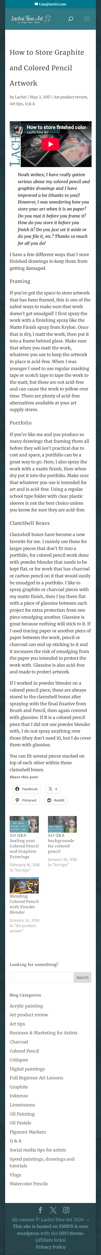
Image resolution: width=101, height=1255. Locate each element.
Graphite (19, 1087)
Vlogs (15, 1175)
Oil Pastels (20, 1122)
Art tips (16, 103)
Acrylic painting (26, 1006)
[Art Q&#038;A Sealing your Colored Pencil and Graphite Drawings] (26, 824)
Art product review (70, 97)
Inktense (19, 1095)
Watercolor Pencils (29, 1183)
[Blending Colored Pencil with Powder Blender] (26, 885)
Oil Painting (22, 1114)
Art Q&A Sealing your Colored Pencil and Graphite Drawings (24, 846)
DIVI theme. (71, 1233)
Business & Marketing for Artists (44, 1032)
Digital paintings (27, 1069)
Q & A (30, 103)
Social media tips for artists (38, 1150)
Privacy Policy (50, 1247)
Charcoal (19, 1041)
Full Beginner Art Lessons (36, 1077)
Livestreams (22, 1105)
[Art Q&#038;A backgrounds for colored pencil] (64, 824)
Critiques (19, 1059)
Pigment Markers (28, 1132)
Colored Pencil (24, 1051)
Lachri (21, 97)
